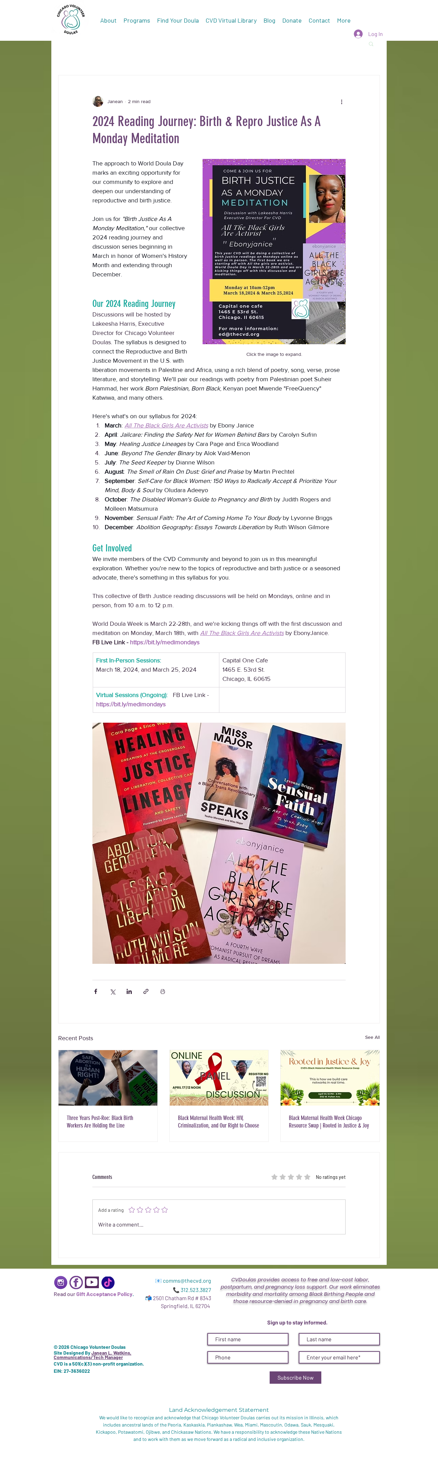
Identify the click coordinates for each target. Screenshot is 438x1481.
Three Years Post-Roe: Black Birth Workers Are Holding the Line (100, 1121)
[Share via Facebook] (95, 991)
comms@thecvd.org (187, 1280)
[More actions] (341, 101)
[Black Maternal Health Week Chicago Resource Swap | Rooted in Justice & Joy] (330, 1078)
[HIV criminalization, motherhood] (219, 1078)
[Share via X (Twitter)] (112, 991)
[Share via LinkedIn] (129, 991)
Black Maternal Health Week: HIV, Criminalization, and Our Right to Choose (218, 1121)
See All (372, 1037)
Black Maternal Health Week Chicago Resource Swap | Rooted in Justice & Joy (329, 1121)
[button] (371, 43)
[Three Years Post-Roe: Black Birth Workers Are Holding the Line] (108, 1078)
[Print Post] (162, 991)
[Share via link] (146, 991)
